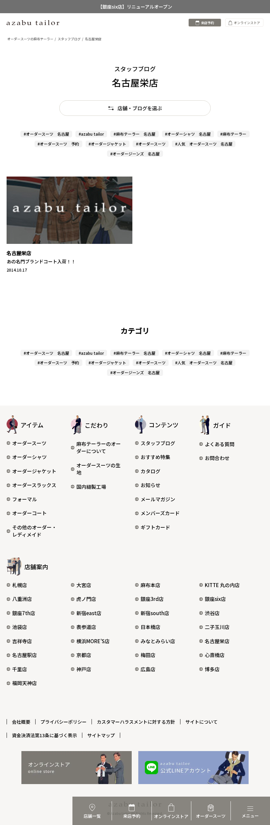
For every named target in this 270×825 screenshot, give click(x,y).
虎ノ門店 (86, 598)
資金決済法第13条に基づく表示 (44, 735)
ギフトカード (155, 527)
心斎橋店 (215, 654)
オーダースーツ (29, 443)
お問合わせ (217, 457)
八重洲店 (22, 598)
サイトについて (201, 721)
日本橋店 (150, 626)
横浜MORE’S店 (93, 641)
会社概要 (21, 721)
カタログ (150, 471)
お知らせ (150, 484)
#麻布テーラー (233, 134)
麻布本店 (150, 584)
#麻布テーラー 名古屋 (134, 134)
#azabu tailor (91, 134)
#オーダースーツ (151, 144)
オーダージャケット (34, 471)
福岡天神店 (24, 682)
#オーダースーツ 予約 (58, 144)
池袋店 (19, 626)
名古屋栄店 (217, 641)
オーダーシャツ (29, 456)
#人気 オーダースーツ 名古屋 (203, 144)
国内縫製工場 (91, 486)
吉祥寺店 (22, 641)
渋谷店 (212, 613)
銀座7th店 (23, 613)
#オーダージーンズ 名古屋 (135, 153)
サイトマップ (101, 735)
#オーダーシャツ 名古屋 (188, 134)
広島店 (148, 669)
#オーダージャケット (107, 144)
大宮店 (83, 584)
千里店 (19, 669)
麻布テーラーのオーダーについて (98, 447)
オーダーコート (29, 513)
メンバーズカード (160, 513)
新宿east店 (88, 613)
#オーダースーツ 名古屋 (46, 134)
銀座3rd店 (152, 598)
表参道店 (86, 626)
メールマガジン (158, 499)
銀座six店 (215, 598)
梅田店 (148, 654)
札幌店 (19, 584)
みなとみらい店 (158, 641)
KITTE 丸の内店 (222, 584)
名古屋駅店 (24, 654)
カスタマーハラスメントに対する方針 (136, 721)
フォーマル (24, 499)
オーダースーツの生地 (98, 469)
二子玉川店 (217, 626)
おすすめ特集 (155, 456)
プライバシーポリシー (63, 721)
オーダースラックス (34, 484)
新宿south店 (155, 613)
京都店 (83, 654)
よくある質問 (219, 444)
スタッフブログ (158, 443)
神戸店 (83, 669)
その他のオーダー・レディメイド (34, 531)
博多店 (212, 669)
